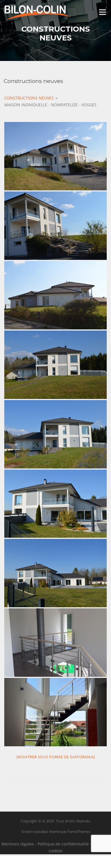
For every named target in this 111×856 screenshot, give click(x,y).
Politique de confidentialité (63, 844)
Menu (102, 12)
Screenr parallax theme (40, 831)
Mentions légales (17, 844)
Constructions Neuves (29, 98)
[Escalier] (55, 712)
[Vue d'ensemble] (55, 156)
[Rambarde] (55, 642)
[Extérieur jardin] (55, 434)
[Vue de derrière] (55, 295)
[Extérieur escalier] (55, 225)
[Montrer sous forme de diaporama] (56, 756)
